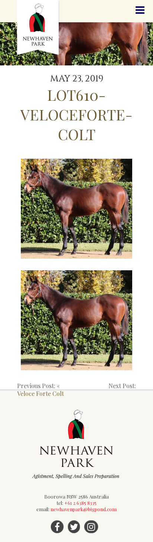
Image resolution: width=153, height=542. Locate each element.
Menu (140, 10)
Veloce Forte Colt (40, 393)
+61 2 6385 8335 (80, 503)
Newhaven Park (38, 28)
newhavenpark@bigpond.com (84, 509)
